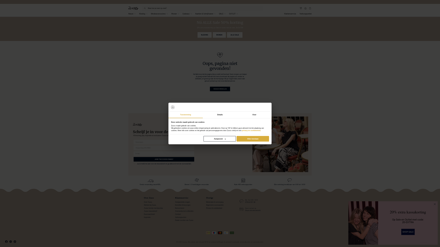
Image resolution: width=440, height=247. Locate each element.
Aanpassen (218, 139)
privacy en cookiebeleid (251, 130)
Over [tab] (254, 115)
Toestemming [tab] (185, 115)
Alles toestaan (252, 139)
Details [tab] (220, 115)
